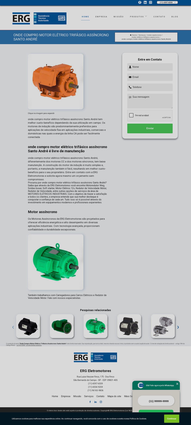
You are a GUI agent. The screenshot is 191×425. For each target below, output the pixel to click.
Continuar (171, 419)
